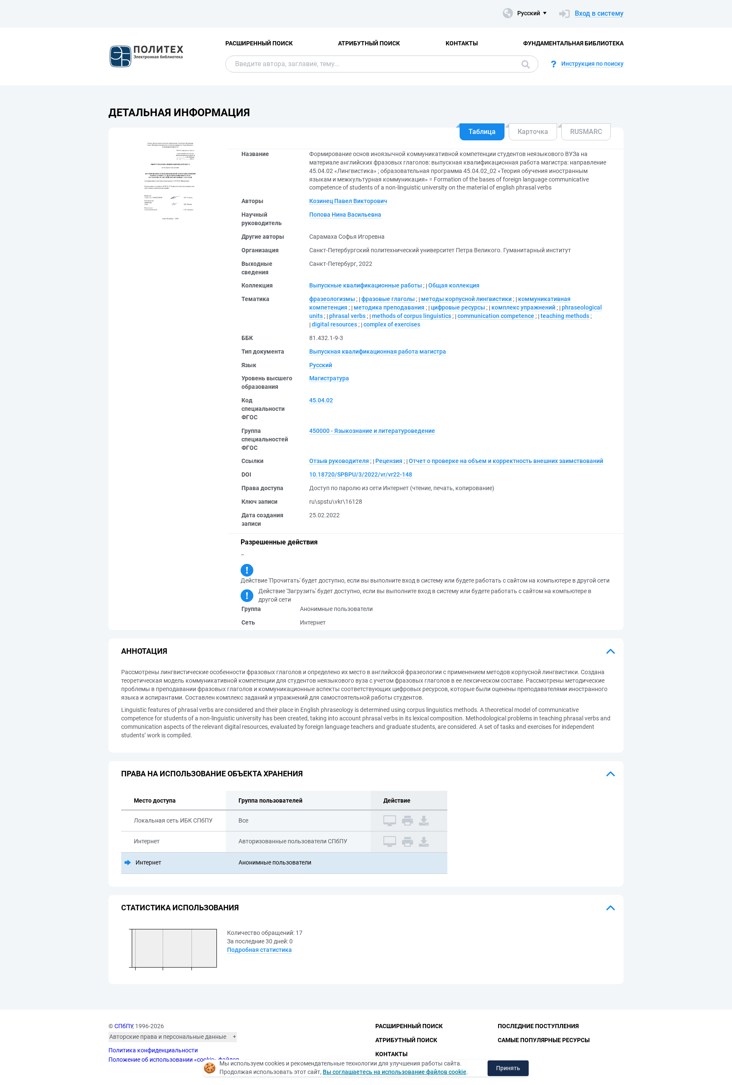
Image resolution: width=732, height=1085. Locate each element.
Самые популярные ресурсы (544, 1040)
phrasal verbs (347, 315)
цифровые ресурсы (458, 307)
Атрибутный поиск (369, 43)
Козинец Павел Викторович (348, 201)
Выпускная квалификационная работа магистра (377, 351)
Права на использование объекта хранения (212, 773)
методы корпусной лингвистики (466, 299)
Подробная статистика (259, 949)
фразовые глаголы (388, 299)
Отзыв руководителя (339, 460)
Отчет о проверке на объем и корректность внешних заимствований (506, 460)
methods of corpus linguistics (411, 315)
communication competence (496, 315)
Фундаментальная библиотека (573, 43)
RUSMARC (586, 132)
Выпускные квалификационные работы (365, 285)
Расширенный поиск (259, 43)
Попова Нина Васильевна (345, 214)
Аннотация (144, 651)
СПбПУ (123, 1026)
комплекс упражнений (523, 307)
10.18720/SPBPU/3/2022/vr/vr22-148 (360, 474)
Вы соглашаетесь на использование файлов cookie (394, 1071)
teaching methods (565, 315)
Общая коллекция (454, 285)
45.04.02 (321, 400)
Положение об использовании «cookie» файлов (173, 1059)
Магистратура (329, 378)
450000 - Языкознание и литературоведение (372, 430)
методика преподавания (389, 307)
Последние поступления (538, 1026)
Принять (508, 1068)
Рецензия (388, 460)
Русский (320, 365)
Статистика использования (180, 907)
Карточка (533, 132)
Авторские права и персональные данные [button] (167, 1036)
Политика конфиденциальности (153, 1050)
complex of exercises (391, 324)
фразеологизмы (332, 299)
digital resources (334, 324)
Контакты (462, 43)
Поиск (523, 64)
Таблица (482, 132)
